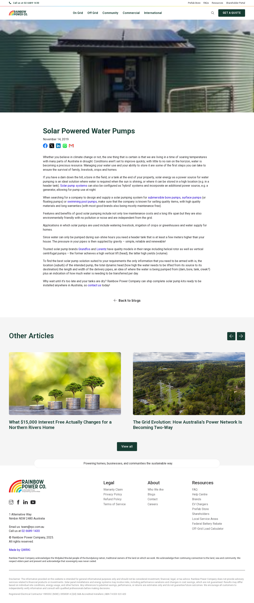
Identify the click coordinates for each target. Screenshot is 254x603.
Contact (152, 499)
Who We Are (156, 489)
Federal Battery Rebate (207, 523)
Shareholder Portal (235, 3)
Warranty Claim (113, 489)
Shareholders (200, 514)
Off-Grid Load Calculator (208, 528)
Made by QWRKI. (20, 550)
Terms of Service (114, 504)
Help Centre (200, 494)
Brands (196, 499)
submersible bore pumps (164, 197)
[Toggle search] (212, 13)
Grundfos (84, 249)
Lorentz (102, 249)
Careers (153, 504)
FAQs (206, 3)
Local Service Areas (205, 519)
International (153, 13)
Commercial (131, 13)
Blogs (151, 494)
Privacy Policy (112, 494)
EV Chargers (200, 504)
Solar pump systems (73, 185)
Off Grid (92, 13)
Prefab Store (194, 3)
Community (110, 13)
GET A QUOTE (232, 12)
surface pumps (191, 197)
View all (127, 446)
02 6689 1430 (31, 531)
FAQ (194, 489)
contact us (94, 285)
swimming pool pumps (82, 201)
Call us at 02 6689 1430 (26, 3)
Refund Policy (112, 499)
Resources (217, 3)
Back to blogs (130, 300)
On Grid (78, 13)
